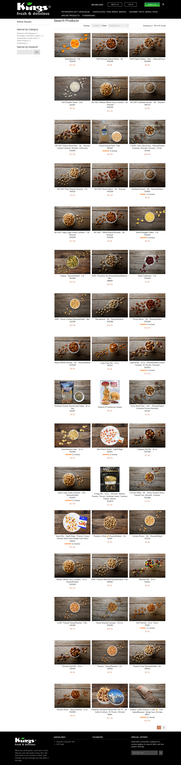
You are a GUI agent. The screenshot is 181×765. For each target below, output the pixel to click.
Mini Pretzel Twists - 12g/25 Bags (110, 449)
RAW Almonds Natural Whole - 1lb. (109, 59)
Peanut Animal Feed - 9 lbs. (110, 146)
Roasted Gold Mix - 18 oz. (72, 666)
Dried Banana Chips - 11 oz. (72, 449)
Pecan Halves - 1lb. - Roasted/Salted (147, 319)
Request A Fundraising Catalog (110, 407)
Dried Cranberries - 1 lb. (147, 276)
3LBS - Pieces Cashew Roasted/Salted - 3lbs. (72, 319)
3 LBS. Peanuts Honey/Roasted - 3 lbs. (72, 623)
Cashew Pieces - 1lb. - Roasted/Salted (147, 536)
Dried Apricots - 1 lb (72, 59)
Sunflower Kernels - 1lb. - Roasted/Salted (147, 189)
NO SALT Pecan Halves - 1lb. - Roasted (109, 189)
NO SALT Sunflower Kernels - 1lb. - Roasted (147, 102)
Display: (87, 26)
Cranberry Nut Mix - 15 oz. (147, 449)
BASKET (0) (152, 4)
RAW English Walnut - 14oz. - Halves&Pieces (147, 59)
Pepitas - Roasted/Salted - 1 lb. (72, 276)
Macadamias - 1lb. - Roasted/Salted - (110, 319)
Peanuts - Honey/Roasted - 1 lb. (110, 666)
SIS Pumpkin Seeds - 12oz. (72, 102)
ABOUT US (115, 4)
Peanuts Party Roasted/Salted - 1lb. (147, 666)
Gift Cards (60, 744)
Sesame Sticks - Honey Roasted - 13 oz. (72, 710)
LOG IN (130, 4)
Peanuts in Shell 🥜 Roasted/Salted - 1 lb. (110, 536)
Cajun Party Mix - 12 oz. (110, 363)
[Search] (163, 4)
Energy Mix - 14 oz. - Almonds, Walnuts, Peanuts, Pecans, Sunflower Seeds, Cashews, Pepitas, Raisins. (110, 496)
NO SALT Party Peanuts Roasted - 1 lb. (72, 189)
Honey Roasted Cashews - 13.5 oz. (109, 623)
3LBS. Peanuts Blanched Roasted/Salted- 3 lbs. (109, 579)
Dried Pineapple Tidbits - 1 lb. (147, 232)
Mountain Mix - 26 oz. (147, 579)
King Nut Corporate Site (65, 742)
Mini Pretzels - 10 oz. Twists (147, 623)
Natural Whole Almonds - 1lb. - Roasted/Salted (72, 363)
